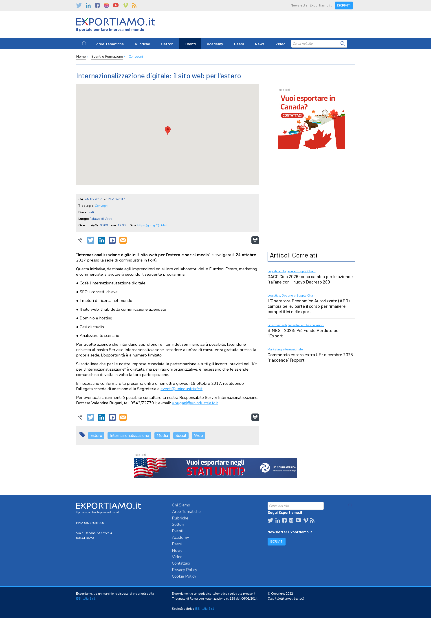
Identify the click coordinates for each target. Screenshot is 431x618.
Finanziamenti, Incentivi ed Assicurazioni (296, 325)
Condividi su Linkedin (101, 240)
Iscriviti (344, 5)
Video (280, 43)
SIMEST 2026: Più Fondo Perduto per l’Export (304, 333)
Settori (167, 43)
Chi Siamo (181, 505)
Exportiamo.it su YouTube (116, 5)
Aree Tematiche (110, 43)
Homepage (83, 43)
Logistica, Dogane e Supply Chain (291, 271)
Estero (96, 435)
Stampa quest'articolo (255, 240)
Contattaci (181, 563)
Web (198, 435)
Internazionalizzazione (129, 435)
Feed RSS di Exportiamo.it (134, 5)
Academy (215, 43)
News (259, 43)
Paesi (239, 43)
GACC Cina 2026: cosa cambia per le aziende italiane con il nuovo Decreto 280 (310, 279)
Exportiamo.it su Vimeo (125, 5)
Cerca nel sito (343, 43)
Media (162, 435)
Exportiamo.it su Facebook (97, 5)
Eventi (190, 43)
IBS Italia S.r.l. (86, 598)
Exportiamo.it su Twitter (79, 5)
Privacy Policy (184, 569)
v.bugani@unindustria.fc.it (195, 403)
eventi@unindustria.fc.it (181, 388)
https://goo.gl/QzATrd (152, 225)
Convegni (136, 56)
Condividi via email (123, 240)
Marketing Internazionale (285, 350)
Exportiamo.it (115, 24)
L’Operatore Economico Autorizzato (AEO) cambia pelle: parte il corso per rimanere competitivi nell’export (309, 306)
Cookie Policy (184, 576)
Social (181, 435)
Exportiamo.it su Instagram (106, 5)
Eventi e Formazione (107, 56)
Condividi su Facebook (112, 240)
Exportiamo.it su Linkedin (88, 5)
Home (81, 56)
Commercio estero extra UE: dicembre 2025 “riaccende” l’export (310, 357)
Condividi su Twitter (90, 240)
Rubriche (142, 43)
